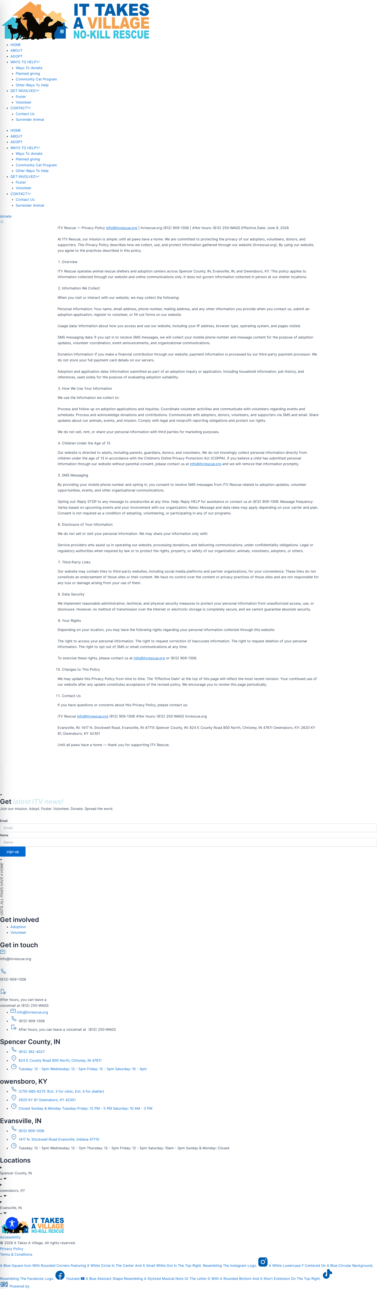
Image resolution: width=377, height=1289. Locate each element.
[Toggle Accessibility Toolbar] (12, 1223)
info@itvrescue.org (121, 228)
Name (4, 835)
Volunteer (23, 102)
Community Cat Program (36, 79)
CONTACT (18, 108)
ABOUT (16, 50)
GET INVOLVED (23, 90)
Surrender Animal (30, 119)
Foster (21, 96)
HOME (15, 45)
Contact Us (25, 114)
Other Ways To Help (32, 85)
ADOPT (16, 56)
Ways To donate (29, 68)
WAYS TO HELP (23, 62)
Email (3, 821)
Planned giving (28, 73)
